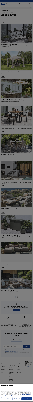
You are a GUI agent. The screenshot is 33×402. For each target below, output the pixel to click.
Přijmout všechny (27, 398)
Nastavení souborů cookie (6, 399)
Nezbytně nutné (17, 398)
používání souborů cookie (15, 395)
